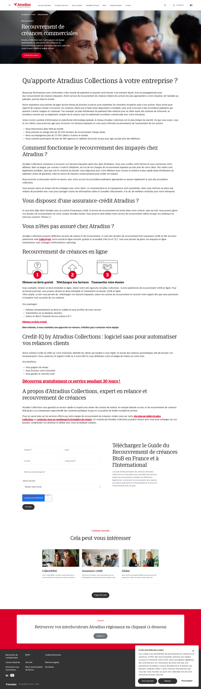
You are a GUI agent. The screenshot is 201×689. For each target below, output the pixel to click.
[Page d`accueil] (22, 5)
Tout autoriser (148, 681)
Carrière (128, 5)
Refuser (167, 681)
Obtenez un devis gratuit (34, 322)
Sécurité (28, 662)
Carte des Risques (116, 5)
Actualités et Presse (92, 5)
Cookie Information (53, 655)
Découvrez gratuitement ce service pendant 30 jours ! (71, 381)
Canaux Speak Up (13, 662)
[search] (165, 5)
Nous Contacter (77, 5)
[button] (9, 5)
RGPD (27, 655)
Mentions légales (52, 662)
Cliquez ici (100, 636)
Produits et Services (61, 5)
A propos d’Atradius (44, 5)
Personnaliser (187, 681)
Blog (104, 5)
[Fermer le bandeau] (193, 651)
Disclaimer (49, 667)
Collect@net (45, 239)
